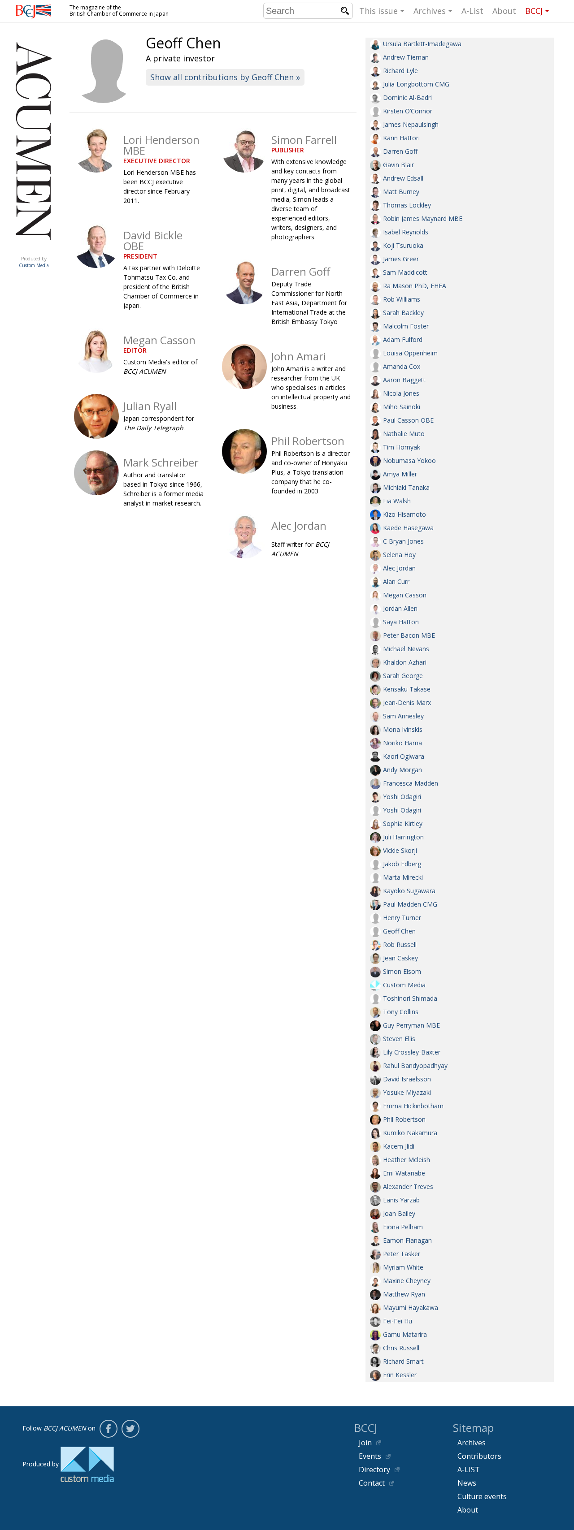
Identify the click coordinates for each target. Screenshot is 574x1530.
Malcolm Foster (406, 326)
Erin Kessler (400, 1374)
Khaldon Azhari (404, 662)
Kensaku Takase (406, 689)
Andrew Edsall (403, 178)
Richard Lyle (400, 70)
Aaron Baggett (404, 380)
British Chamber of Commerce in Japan (34, 11)
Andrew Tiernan (406, 57)
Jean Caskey (400, 958)
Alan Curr (396, 581)
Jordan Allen (400, 608)
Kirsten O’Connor (407, 111)
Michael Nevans (406, 648)
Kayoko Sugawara (409, 890)
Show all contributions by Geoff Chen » (225, 77)
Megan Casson (404, 595)
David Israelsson (407, 1079)
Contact (372, 1483)
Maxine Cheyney (406, 1280)
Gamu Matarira (405, 1334)
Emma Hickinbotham (413, 1106)
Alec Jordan (399, 568)
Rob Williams (401, 299)
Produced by (34, 261)
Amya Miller (400, 474)
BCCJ (534, 10)
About (504, 10)
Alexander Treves (408, 1186)
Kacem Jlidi (398, 1146)
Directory (374, 1469)
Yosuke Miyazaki (407, 1092)
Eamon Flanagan (407, 1240)
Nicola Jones (401, 393)
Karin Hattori (401, 138)
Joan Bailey (399, 1213)
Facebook (108, 1429)
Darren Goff (400, 151)
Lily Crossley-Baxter (411, 1052)
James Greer (401, 259)
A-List (472, 10)
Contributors (479, 1456)
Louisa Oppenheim (410, 353)
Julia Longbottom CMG (416, 84)
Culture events (482, 1496)
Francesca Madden (410, 783)
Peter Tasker (401, 1253)
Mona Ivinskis (402, 729)
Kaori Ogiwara (403, 756)
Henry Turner (402, 917)
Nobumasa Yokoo (409, 460)
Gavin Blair (398, 164)
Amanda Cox (401, 366)
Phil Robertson (404, 1119)
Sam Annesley (403, 716)
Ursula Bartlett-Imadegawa (422, 43)
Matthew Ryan (404, 1294)
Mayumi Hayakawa (410, 1307)
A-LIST (468, 1469)
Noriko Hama (402, 743)
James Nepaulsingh (411, 124)
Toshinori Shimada (410, 998)
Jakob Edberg (402, 864)
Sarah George (403, 675)
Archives (429, 10)
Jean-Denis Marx (407, 702)
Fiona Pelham (403, 1227)
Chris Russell (401, 1348)
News (466, 1483)
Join (365, 1443)
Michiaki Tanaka (406, 487)
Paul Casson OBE (408, 420)
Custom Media (404, 985)
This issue (378, 10)
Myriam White (403, 1267)
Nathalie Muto (404, 433)
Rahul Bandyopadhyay (415, 1065)
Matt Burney (401, 191)
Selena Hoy (399, 554)
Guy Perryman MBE (411, 1025)
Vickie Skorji (400, 850)
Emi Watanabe (404, 1173)
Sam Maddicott (405, 272)
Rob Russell (400, 944)
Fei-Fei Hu (397, 1321)
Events (370, 1456)
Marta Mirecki (403, 877)
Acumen (34, 249)
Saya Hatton (401, 622)
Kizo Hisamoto (404, 514)
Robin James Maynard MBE (422, 218)
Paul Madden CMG (410, 904)
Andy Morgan (402, 769)
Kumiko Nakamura (410, 1132)
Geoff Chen (399, 931)
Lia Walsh (397, 501)
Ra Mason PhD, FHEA (414, 285)
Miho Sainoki (401, 406)
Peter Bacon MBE (409, 635)
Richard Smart (403, 1361)
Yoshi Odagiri (402, 796)
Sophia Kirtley (402, 823)
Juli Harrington (403, 837)
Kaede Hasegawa (408, 527)
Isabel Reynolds (405, 232)
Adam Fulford (402, 339)
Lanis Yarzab (401, 1200)
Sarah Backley (403, 312)
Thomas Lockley (407, 205)
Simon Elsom (402, 971)
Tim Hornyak (401, 447)
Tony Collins (400, 1011)
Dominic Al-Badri (407, 97)
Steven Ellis (399, 1038)
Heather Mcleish (406, 1159)
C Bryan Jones (403, 541)
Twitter (130, 1429)
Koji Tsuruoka (403, 245)
